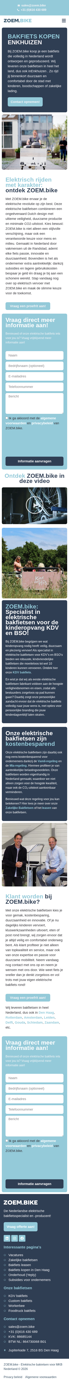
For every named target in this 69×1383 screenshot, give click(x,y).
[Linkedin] (7, 1238)
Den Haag (46, 1012)
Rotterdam (14, 1017)
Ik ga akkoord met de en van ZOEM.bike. (32, 423)
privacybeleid (43, 423)
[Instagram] (14, 1238)
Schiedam (35, 1022)
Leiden (49, 1017)
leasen (46, 807)
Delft (9, 1022)
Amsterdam (33, 1017)
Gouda (20, 1022)
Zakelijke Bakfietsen (19, 807)
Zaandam (52, 1022)
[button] (64, 20)
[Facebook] (22, 1238)
